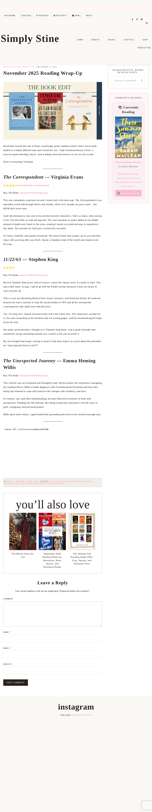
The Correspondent (33, 484)
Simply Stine (30, 38)
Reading (86, 481)
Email (7, 648)
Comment (8, 599)
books (64, 481)
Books (7, 67)
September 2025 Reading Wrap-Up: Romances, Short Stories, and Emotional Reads (52, 560)
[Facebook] (133, 16)
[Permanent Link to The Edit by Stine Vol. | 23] (22, 549)
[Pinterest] (138, 16)
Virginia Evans (54, 484)
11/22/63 (54, 481)
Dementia (74, 481)
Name (7, 632)
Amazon (24, 193)
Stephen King (11, 484)
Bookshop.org (39, 275)
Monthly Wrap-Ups (23, 67)
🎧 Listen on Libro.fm (128, 193)
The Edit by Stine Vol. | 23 (23, 555)
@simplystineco (81, 715)
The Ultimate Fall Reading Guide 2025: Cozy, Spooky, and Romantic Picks (82, 559)
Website (7, 664)
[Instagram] (142, 16)
